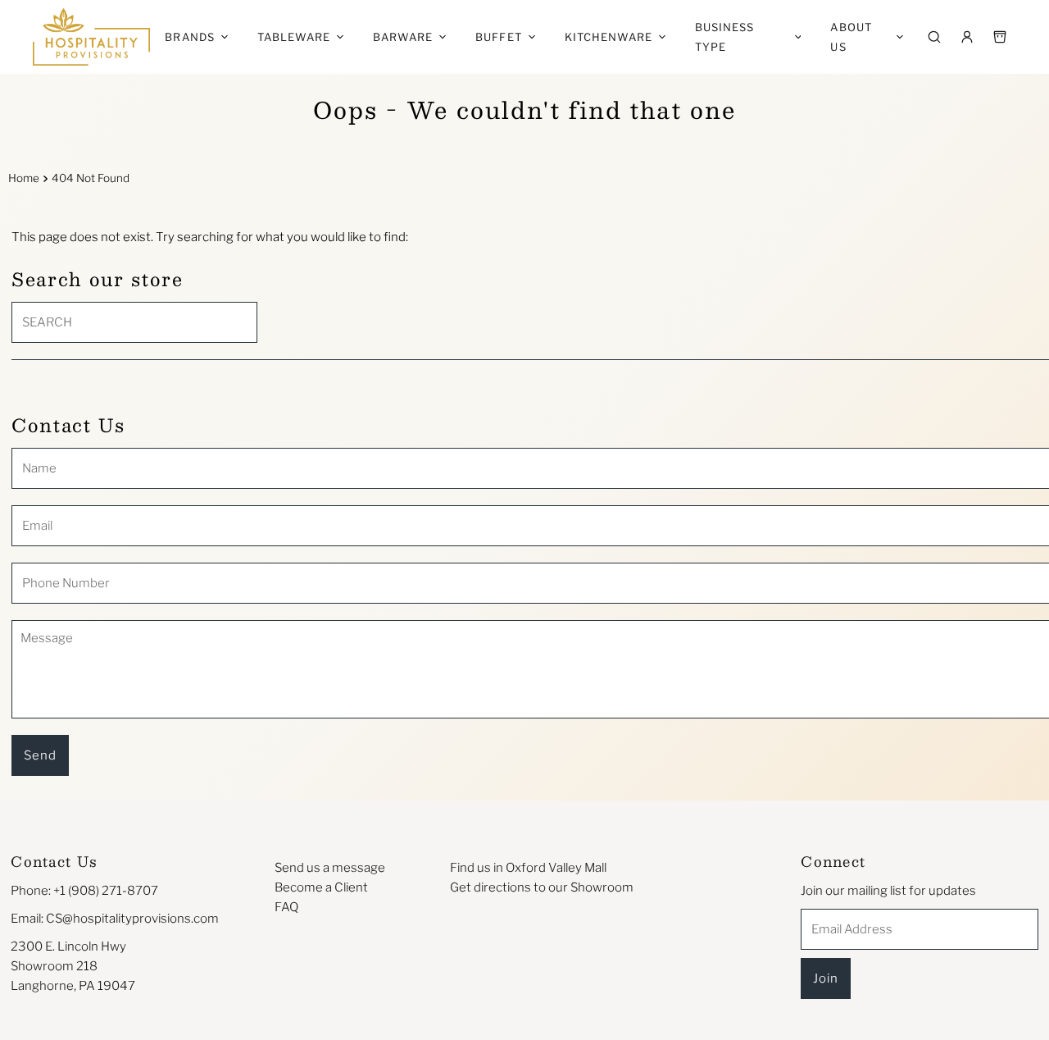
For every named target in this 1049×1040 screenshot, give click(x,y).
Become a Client (321, 887)
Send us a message (330, 867)
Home (23, 178)
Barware (403, 36)
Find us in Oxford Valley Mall (528, 867)
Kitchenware (608, 36)
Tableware (293, 36)
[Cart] (999, 37)
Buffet (498, 36)
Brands (189, 36)
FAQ (286, 907)
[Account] (967, 37)
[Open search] (934, 37)
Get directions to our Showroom (541, 887)
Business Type (724, 37)
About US (850, 37)
